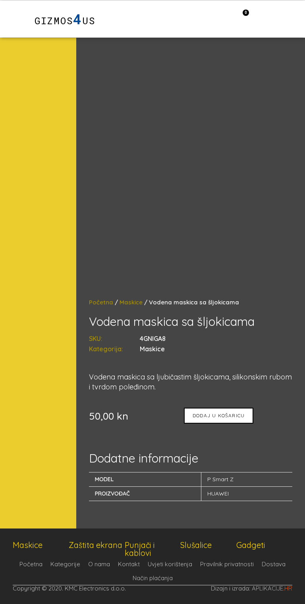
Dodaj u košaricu (219, 415)
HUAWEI (218, 493)
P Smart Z (220, 479)
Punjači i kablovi (140, 549)
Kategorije (65, 564)
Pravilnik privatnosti (227, 564)
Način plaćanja (153, 578)
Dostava (274, 564)
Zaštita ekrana (95, 545)
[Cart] (241, 18)
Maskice (131, 302)
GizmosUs (65, 20)
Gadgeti (250, 545)
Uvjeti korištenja (170, 564)
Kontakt (129, 564)
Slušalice (196, 545)
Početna (101, 302)
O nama (99, 564)
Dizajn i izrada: (251, 588)
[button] (15, 19)
